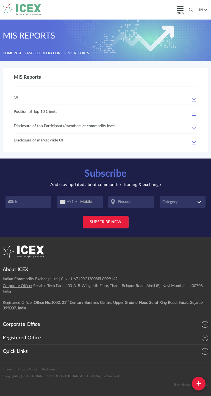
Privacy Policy (28, 369)
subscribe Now (105, 222)
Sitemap (9, 369)
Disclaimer (48, 369)
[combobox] (68, 202)
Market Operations (44, 53)
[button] (202, 9)
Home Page (12, 53)
